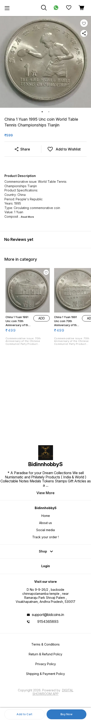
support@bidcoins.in (48, 615)
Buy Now (66, 714)
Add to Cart (24, 714)
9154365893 (48, 621)
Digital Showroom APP (52, 692)
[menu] (7, 8)
